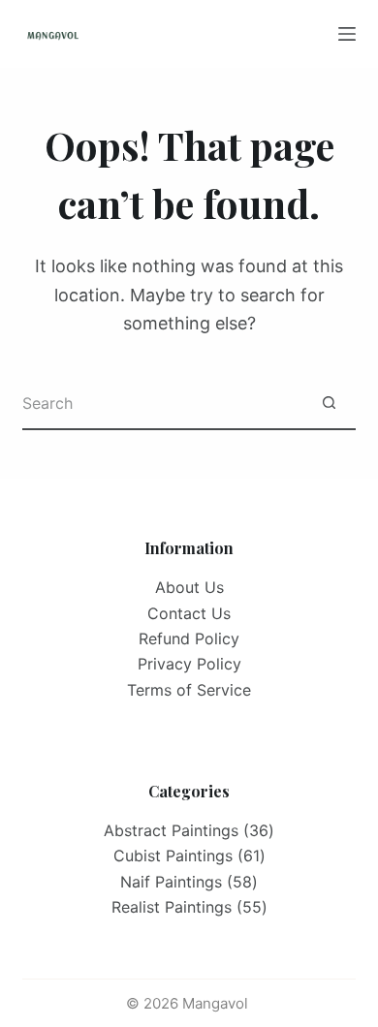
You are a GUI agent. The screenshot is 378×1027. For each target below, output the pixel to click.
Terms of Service (189, 690)
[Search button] (329, 403)
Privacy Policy (189, 663)
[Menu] (347, 34)
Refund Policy (189, 638)
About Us (189, 587)
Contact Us (189, 613)
